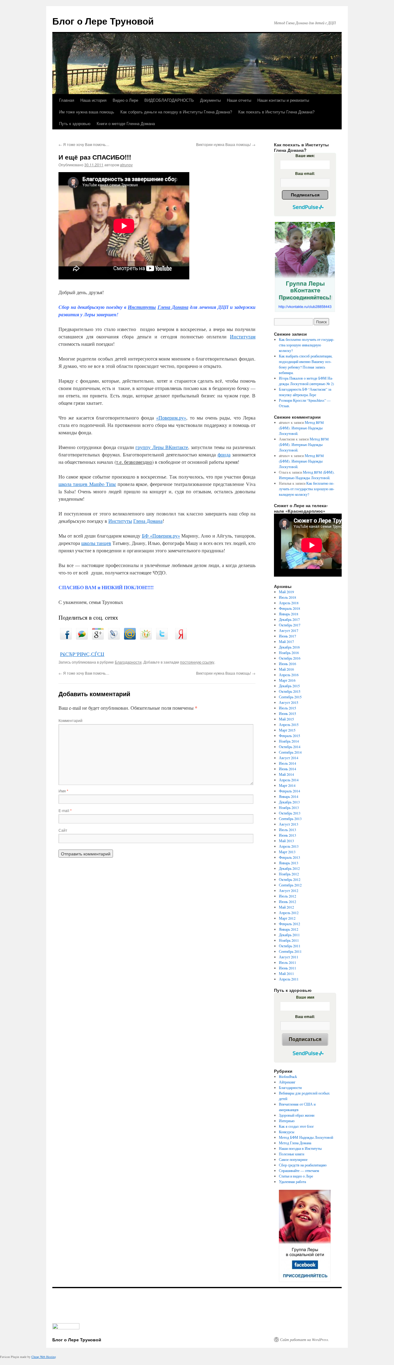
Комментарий (70, 720)
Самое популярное (293, 1159)
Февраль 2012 (289, 923)
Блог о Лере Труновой (103, 20)
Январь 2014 (288, 796)
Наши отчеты (239, 100)
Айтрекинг (287, 1081)
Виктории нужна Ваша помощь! (225, 144)
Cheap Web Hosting (43, 1357)
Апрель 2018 (289, 602)
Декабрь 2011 (289, 934)
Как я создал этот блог (296, 1126)
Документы (210, 100)
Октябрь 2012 (289, 879)
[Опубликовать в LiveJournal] (114, 637)
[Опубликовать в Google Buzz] (82, 637)
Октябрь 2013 (289, 813)
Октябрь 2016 (289, 658)
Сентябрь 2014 (290, 752)
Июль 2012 (287, 896)
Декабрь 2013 (289, 801)
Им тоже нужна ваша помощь (86, 112)
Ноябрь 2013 (289, 807)
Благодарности (128, 662)
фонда (224, 454)
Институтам (242, 336)
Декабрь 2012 (289, 868)
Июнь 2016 (287, 663)
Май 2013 (286, 840)
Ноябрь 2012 (289, 873)
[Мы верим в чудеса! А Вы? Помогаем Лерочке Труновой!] (305, 267)
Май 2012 (286, 907)
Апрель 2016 (289, 674)
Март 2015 (287, 730)
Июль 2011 (287, 962)
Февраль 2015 (289, 735)
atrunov (126, 164)
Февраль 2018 (289, 608)
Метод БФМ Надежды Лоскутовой (306, 1137)
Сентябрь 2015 (290, 696)
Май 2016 (286, 669)
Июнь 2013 (287, 835)
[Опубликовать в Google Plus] (98, 637)
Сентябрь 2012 (290, 884)
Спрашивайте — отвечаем (299, 1170)
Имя (63, 790)
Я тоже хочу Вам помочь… (83, 144)
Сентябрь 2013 (290, 818)
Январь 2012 (288, 929)
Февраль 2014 (289, 790)
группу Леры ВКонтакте (161, 447)
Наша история (93, 100)
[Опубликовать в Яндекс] (181, 637)
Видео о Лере (125, 100)
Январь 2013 (288, 862)
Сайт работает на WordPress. (304, 1339)
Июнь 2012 (287, 901)
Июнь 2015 (287, 713)
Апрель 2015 (289, 724)
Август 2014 (288, 757)
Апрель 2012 (289, 912)
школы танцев (96, 543)
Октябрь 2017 (289, 624)
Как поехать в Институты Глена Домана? (276, 112)
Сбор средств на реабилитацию (303, 1164)
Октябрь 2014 (289, 746)
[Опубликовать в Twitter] (162, 637)
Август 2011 (288, 956)
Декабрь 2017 (289, 619)
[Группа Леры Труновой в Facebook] (305, 1236)
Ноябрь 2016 (289, 652)
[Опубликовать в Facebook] (66, 637)
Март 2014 (287, 785)
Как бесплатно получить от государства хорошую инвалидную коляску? (306, 345)
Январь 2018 (288, 613)
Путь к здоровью (74, 123)
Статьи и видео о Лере (296, 1176)
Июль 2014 (287, 763)
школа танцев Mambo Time (87, 484)
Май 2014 (286, 774)
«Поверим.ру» (171, 417)
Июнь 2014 (287, 768)
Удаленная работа (292, 1181)
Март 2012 (287, 918)
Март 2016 (287, 680)
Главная (66, 100)
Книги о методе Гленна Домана (126, 123)
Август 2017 (288, 630)
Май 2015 (286, 718)
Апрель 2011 (289, 978)
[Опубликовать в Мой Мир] (130, 637)
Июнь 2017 (287, 635)
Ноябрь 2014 (289, 741)
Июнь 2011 (287, 967)
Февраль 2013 (289, 857)
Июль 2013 (287, 829)
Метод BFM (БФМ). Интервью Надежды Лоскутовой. (301, 428)
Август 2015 (288, 702)
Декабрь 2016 (289, 647)
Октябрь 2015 (289, 691)
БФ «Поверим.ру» (161, 535)
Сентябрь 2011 (290, 951)
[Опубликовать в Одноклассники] (146, 637)
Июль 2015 (287, 707)
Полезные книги (291, 1153)
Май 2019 (286, 591)
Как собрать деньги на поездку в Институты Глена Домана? (176, 112)
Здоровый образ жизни (296, 1115)
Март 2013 (287, 851)
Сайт (62, 830)
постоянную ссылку (197, 662)
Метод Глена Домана (295, 1142)
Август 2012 (288, 890)
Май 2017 (286, 641)
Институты (120, 521)
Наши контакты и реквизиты (283, 100)
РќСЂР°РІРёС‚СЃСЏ (82, 654)
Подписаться (305, 194)
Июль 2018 (287, 597)
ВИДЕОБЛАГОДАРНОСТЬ (169, 100)
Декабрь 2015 (289, 685)
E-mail (65, 810)
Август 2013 (288, 824)
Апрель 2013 (289, 846)
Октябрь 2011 (289, 945)
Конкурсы (286, 1131)
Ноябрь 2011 (289, 940)
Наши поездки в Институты (300, 1148)
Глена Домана (148, 521)
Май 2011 (286, 973)
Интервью (287, 1120)
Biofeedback (288, 1076)
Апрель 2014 (289, 779)
